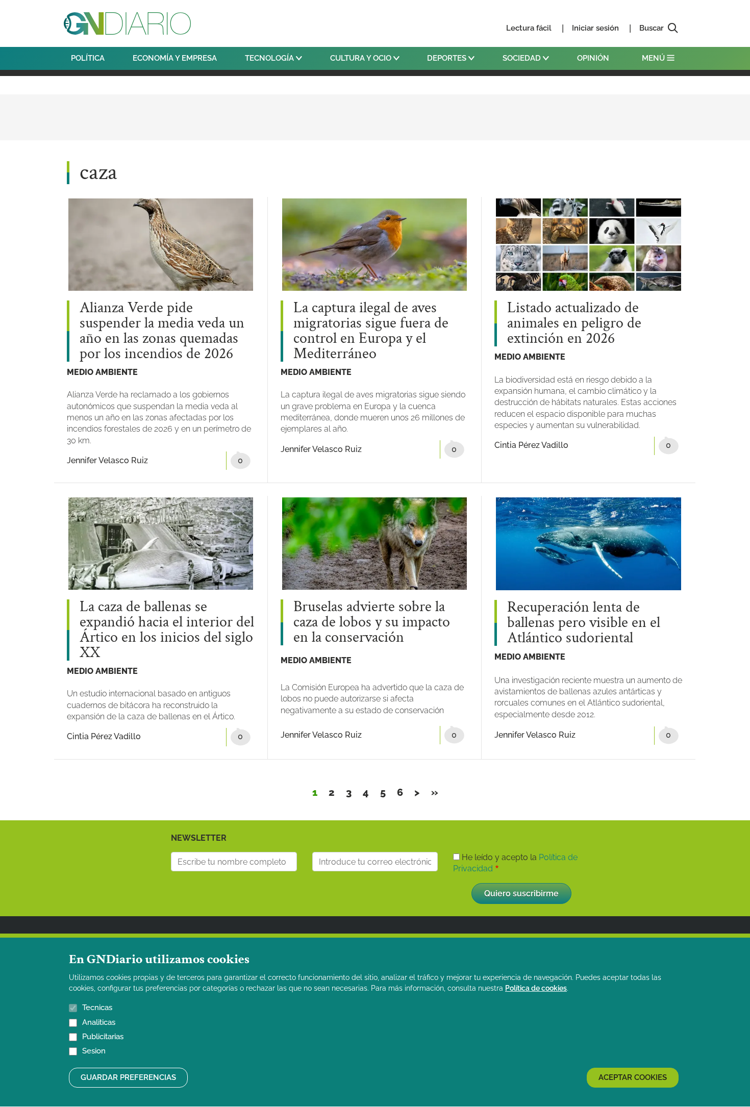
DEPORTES (447, 58)
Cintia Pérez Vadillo (531, 445)
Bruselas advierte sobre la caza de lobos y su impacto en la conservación (371, 622)
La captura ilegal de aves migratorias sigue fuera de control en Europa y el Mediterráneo (370, 331)
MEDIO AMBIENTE (102, 372)
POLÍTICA (88, 58)
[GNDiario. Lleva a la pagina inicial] (127, 23)
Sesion (94, 1051)
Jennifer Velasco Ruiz (107, 460)
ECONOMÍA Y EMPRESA (175, 58)
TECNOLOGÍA (270, 58)
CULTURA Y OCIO (361, 58)
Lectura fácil (529, 28)
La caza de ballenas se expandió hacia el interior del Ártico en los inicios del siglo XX (167, 630)
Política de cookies (536, 988)
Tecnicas (97, 1007)
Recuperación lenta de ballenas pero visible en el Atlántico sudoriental (583, 623)
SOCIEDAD (523, 58)
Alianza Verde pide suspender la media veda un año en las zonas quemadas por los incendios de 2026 (162, 331)
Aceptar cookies (632, 1077)
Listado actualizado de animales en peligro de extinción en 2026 (574, 323)
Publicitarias (102, 1036)
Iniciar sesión (595, 28)
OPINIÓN (593, 58)
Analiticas (98, 1022)
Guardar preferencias (128, 1077)
